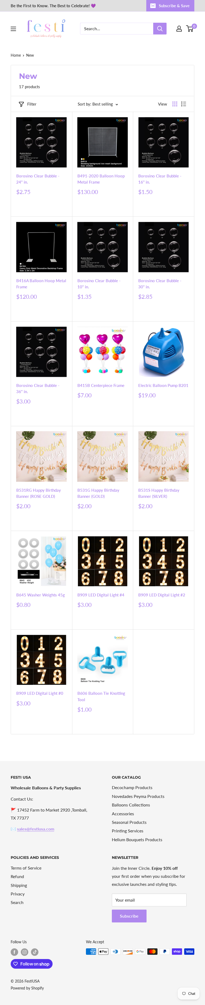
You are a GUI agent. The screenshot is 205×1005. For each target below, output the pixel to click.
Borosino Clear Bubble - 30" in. (160, 283)
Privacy (18, 893)
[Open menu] (13, 29)
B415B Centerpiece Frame (100, 385)
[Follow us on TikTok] (34, 952)
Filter (31, 104)
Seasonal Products (129, 822)
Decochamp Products (132, 787)
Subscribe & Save (174, 5)
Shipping (19, 885)
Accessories (123, 813)
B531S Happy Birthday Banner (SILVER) (158, 493)
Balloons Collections (131, 804)
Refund (17, 876)
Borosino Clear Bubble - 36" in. (38, 388)
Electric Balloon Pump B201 (163, 385)
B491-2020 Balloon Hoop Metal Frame (101, 178)
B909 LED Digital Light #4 (100, 594)
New (30, 55)
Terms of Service (26, 867)
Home (16, 55)
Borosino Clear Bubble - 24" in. (38, 178)
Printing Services (127, 830)
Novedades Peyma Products (138, 796)
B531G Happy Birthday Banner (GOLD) (98, 493)
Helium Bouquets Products (137, 839)
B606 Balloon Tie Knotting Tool (101, 696)
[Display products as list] (183, 104)
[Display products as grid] (174, 104)
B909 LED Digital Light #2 (161, 594)
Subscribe (129, 915)
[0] (190, 28)
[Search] (160, 28)
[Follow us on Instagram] (24, 952)
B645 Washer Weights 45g (40, 594)
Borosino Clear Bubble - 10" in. (99, 283)
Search (17, 902)
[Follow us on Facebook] (14, 952)
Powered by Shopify (27, 988)
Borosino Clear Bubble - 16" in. (160, 178)
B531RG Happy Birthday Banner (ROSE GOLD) (38, 493)
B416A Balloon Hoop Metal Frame (41, 283)
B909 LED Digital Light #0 (39, 693)
